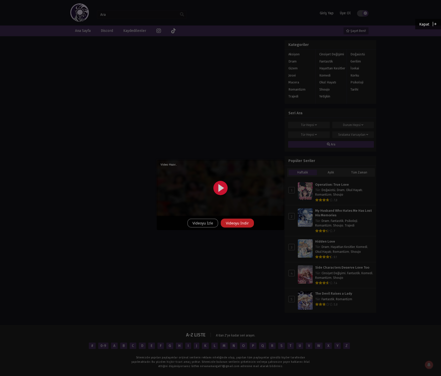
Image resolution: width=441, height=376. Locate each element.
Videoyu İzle (202, 223)
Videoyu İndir (237, 223)
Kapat (424, 24)
